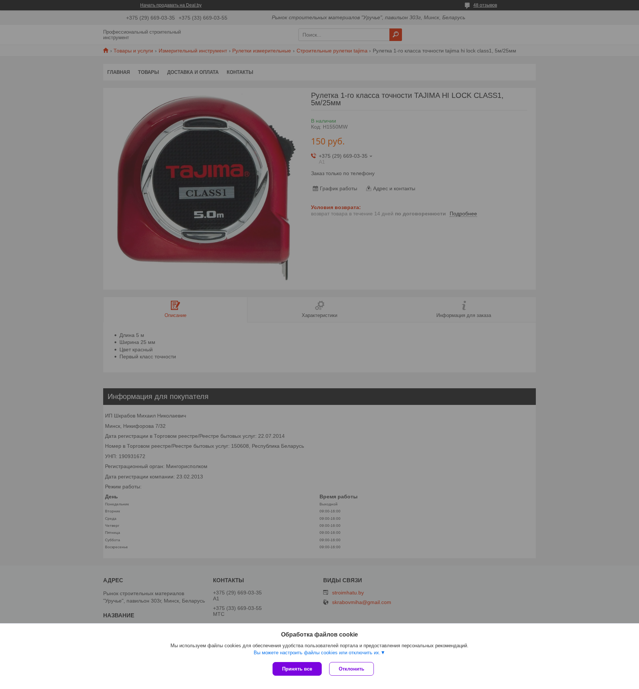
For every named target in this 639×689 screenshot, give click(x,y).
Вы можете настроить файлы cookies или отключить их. (317, 652)
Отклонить (351, 669)
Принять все (297, 669)
